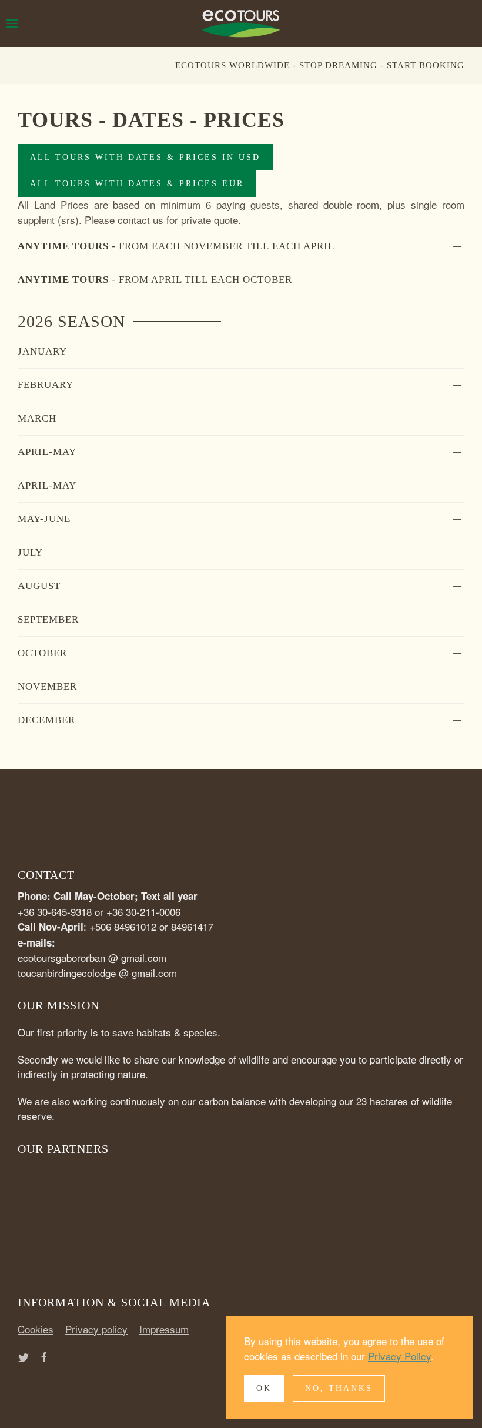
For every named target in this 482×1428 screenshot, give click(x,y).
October (42, 652)
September (48, 619)
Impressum (164, 1329)
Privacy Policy (399, 1356)
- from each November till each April (176, 246)
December (46, 719)
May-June (44, 518)
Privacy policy (96, 1329)
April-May (47, 451)
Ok (264, 1388)
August (39, 585)
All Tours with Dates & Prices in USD (145, 157)
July (30, 552)
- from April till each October (155, 279)
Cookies (35, 1329)
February (45, 384)
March (37, 418)
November (47, 686)
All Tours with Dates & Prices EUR (137, 183)
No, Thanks (339, 1388)
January (42, 351)
